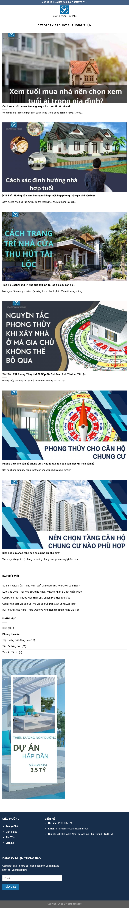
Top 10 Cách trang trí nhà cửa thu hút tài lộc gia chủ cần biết (38, 284)
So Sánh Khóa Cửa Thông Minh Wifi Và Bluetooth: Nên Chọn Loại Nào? (41, 585)
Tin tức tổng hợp (11, 646)
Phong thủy (9, 634)
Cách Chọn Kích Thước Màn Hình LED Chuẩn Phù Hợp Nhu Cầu (36, 597)
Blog (4, 628)
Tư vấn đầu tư (10, 652)
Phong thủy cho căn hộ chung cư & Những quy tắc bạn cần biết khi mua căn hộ (48, 463)
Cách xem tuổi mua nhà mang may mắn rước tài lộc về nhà (36, 106)
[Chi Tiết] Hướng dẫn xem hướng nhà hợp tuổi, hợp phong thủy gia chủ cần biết (48, 195)
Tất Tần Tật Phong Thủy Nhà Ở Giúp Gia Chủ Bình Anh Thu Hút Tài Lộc (44, 374)
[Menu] (4, 12)
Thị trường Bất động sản (16, 640)
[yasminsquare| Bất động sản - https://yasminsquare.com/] (64, 12)
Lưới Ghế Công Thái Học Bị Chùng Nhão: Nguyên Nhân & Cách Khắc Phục (42, 591)
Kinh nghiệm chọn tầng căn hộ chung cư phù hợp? (31, 553)
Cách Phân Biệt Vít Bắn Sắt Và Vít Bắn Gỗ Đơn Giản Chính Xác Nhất (39, 603)
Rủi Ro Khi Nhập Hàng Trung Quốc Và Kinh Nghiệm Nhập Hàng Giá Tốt (40, 609)
